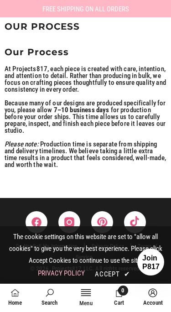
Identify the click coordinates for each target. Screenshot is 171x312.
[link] (50, 297)
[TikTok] (135, 222)
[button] (150, 262)
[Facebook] (36, 222)
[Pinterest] (102, 222)
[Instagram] (69, 222)
